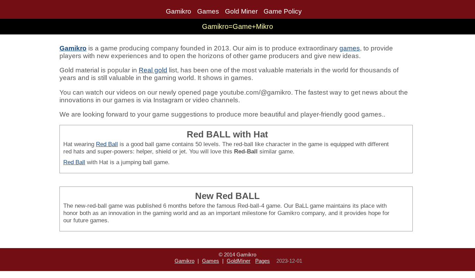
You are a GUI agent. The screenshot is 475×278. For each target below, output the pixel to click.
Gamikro (178, 11)
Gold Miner (241, 11)
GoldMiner (238, 261)
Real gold (153, 70)
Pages (262, 261)
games (349, 48)
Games (208, 11)
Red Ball (107, 144)
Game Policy (283, 11)
